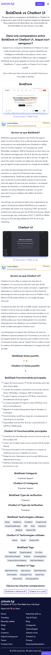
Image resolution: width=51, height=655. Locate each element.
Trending (5, 617)
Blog (28, 621)
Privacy (29, 640)
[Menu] (48, 4)
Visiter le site (32, 116)
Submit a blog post (9, 636)
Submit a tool (32, 632)
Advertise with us (33, 614)
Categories (31, 625)
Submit (40, 4)
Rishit (17, 608)
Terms (3, 640)
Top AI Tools (31, 617)
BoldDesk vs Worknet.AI (15, 591)
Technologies (32, 629)
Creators (5, 632)
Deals (3, 625)
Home (3, 614)
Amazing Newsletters (35, 644)
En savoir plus (19, 116)
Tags (3, 629)
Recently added (7, 621)
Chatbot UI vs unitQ (37, 591)
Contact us (30, 636)
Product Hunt (6, 644)
